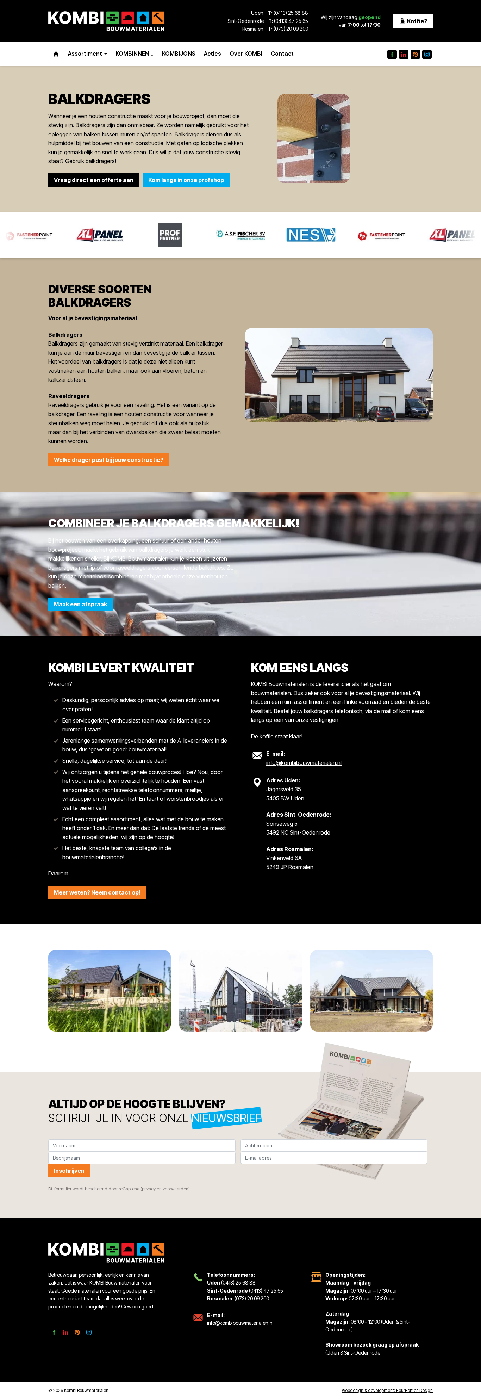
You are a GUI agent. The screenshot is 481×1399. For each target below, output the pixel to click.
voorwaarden (175, 1188)
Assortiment (85, 53)
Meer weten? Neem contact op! (97, 892)
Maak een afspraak (80, 604)
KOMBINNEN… (134, 53)
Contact (282, 53)
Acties (212, 53)
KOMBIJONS (178, 53)
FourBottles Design (387, 1390)
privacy (149, 1188)
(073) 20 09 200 (290, 29)
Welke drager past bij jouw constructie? (108, 459)
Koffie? (416, 21)
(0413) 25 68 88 (291, 13)
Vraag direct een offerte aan (93, 180)
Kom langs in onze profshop (186, 180)
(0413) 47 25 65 (291, 21)
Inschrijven (69, 1170)
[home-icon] (56, 54)
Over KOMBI (246, 53)
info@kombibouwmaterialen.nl (304, 762)
